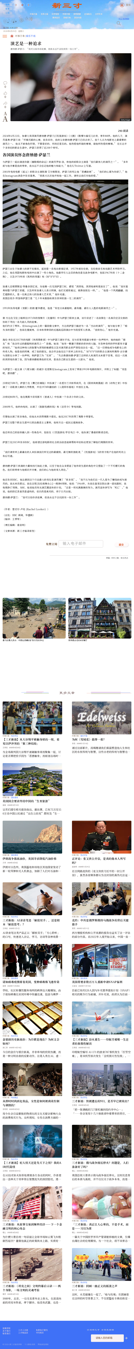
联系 (7, 8)
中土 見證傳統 (124, 19)
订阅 (7, 13)
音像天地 (67, 18)
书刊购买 (40, 1333)
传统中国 (66, 14)
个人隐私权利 (29, 1344)
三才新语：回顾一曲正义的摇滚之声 (94, 1286)
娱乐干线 (31, 36)
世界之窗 (44, 14)
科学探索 (55, 14)
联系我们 (6, 1333)
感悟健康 (77, 14)
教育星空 (56, 18)
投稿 (7, 4)
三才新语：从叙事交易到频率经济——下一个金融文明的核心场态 (32, 1226)
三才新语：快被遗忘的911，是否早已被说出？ (101, 1101)
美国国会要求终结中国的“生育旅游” (27, 801)
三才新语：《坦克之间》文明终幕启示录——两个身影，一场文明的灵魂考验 (32, 1288)
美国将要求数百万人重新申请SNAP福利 (97, 982)
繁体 (128, 5)
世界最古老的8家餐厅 (77, 640)
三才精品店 (23, 1333)
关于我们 (6, 1331)
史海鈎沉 (88, 14)
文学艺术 (98, 14)
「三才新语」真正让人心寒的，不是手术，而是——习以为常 (100, 1226)
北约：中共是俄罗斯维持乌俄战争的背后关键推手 (100, 922)
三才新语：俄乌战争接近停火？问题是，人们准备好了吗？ (100, 1165)
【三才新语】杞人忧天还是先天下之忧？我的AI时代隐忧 (32, 1165)
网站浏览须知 (43, 1344)
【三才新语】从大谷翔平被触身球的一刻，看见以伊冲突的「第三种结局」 (31, 741)
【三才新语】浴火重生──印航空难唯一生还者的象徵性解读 (100, 1041)
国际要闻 (14, 797)
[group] (21, 24)
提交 (121, 545)
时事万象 (33, 14)
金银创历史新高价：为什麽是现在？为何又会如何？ (31, 1041)
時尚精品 (14, 1097)
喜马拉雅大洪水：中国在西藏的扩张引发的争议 (23, 640)
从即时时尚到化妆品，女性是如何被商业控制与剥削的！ (31, 1103)
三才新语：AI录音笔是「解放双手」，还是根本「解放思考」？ (31, 922)
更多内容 (78, 18)
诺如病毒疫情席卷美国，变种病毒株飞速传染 (31, 982)
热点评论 (14, 736)
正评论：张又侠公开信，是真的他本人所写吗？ (99, 861)
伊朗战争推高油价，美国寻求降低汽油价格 (30, 859)
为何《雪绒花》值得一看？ (89, 739)
